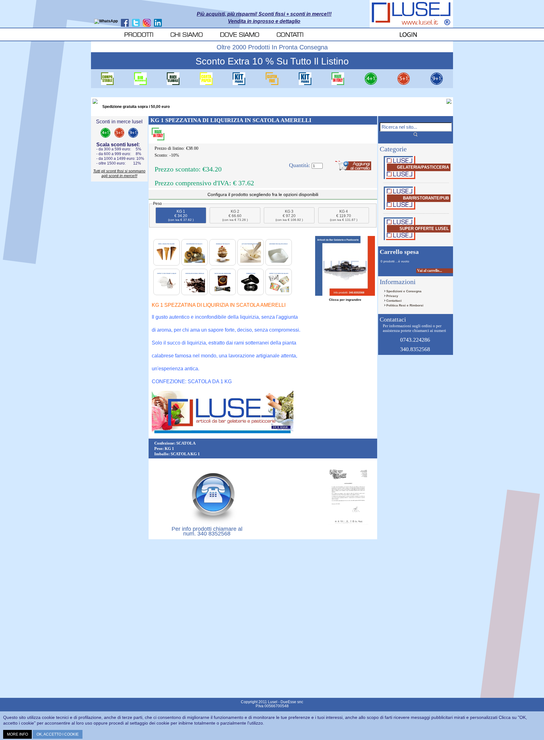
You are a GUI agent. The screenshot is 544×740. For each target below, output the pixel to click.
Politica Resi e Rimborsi (404, 305)
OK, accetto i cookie (58, 734)
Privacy (392, 296)
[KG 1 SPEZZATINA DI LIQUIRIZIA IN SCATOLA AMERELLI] (345, 265)
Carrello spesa (399, 251)
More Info (17, 734)
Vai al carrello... (429, 270)
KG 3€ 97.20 (289, 215)
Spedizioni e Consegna (404, 291)
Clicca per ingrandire (345, 299)
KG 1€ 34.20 (181, 215)
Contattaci (394, 300)
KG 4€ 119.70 (343, 215)
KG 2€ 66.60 (235, 215)
